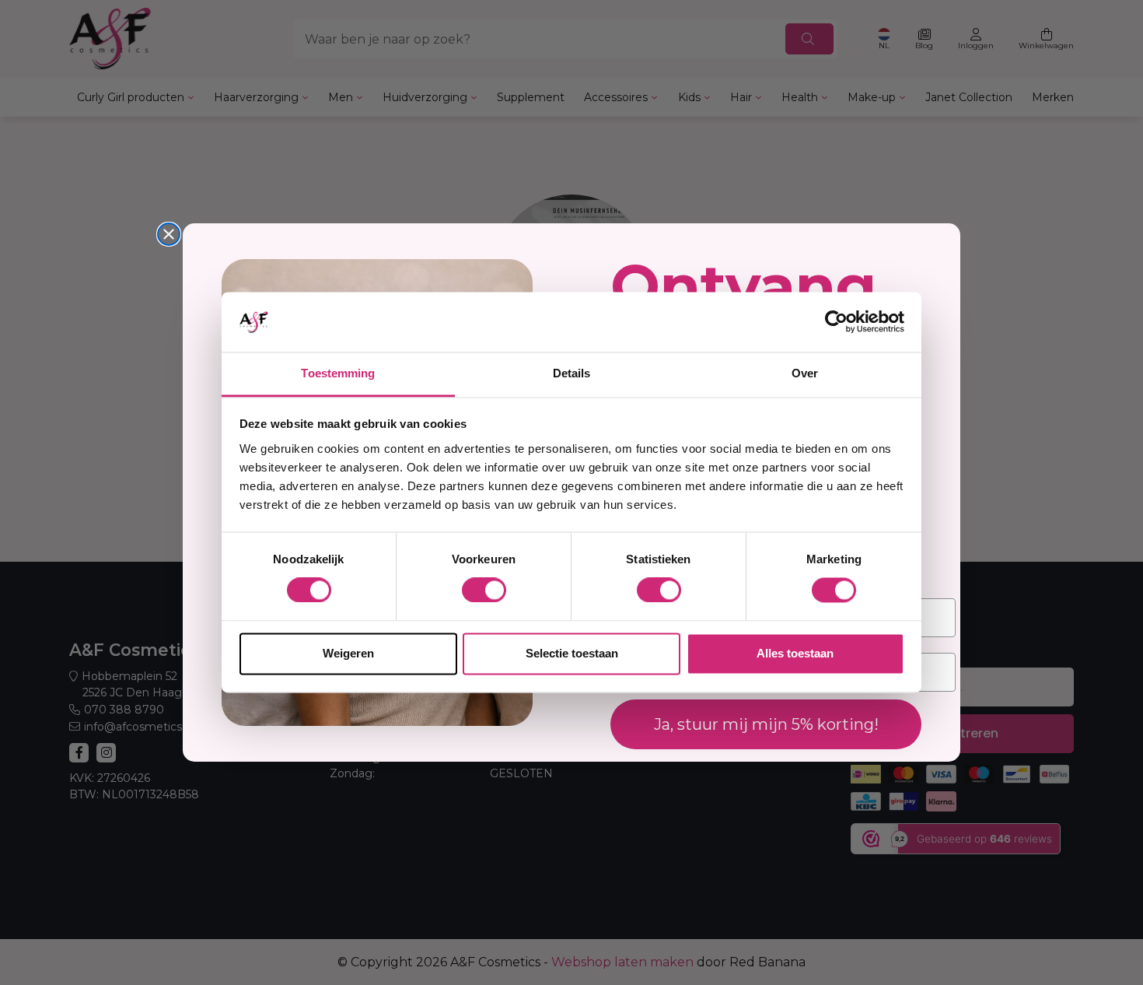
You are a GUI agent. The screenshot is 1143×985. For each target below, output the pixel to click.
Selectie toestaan (572, 653)
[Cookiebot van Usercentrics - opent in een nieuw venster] (836, 322)
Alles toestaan (795, 653)
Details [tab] (572, 373)
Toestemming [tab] (338, 373)
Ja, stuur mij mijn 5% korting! (766, 724)
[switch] (484, 590)
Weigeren (348, 653)
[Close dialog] (169, 234)
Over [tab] (805, 373)
